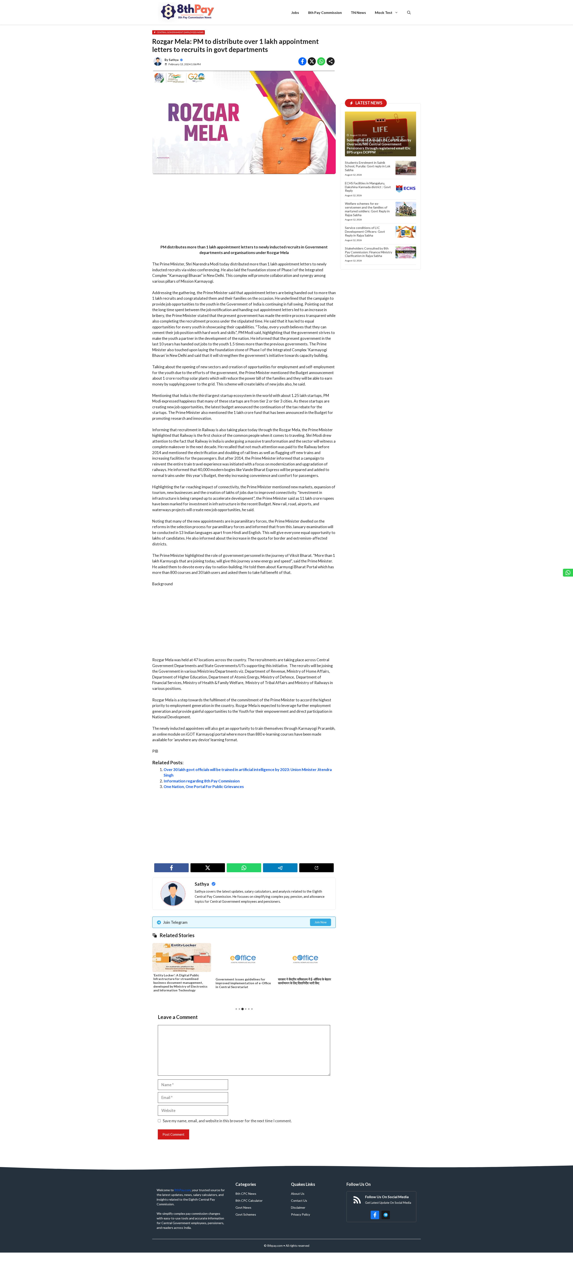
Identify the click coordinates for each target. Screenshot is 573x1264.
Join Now (320, 922)
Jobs (295, 12)
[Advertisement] (244, 211)
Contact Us (299, 1200)
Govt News (243, 1207)
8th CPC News (245, 1193)
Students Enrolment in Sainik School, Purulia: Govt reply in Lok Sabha (367, 166)
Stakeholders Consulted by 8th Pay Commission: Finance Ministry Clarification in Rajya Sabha (368, 252)
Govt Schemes (245, 1214)
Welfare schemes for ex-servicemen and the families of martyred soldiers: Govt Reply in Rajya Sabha (367, 209)
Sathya (173, 60)
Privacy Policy (300, 1214)
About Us (297, 1193)
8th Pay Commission (325, 12)
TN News (358, 12)
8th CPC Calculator (249, 1200)
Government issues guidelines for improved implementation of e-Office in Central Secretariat (181, 983)
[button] (409, 12)
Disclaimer (298, 1207)
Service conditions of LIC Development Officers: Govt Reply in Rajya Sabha (365, 231)
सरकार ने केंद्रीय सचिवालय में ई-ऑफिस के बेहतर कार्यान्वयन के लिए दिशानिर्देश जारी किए (242, 981)
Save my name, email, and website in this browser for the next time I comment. (227, 1120)
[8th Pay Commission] (188, 12)
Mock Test (383, 12)
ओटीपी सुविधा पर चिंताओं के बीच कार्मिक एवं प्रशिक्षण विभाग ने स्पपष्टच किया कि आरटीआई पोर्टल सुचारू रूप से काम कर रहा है (306, 985)
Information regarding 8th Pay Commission (202, 781)
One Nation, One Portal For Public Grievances (204, 786)
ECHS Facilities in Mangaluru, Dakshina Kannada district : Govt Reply (368, 187)
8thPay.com (182, 1190)
